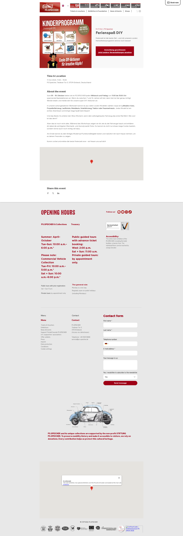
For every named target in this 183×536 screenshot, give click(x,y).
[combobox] (120, 377)
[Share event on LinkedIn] (58, 193)
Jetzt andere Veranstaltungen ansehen (115, 52)
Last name (107, 330)
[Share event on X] (53, 193)
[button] (98, 11)
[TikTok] (130, 212)
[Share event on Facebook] (48, 193)
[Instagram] (126, 212)
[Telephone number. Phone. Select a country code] (107, 344)
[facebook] (119, 212)
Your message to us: (110, 358)
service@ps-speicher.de (80, 339)
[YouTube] (122, 212)
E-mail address (109, 349)
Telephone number (110, 339)
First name (107, 321)
